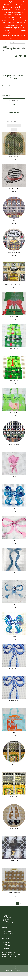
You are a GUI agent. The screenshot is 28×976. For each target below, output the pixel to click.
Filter (14, 104)
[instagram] (6, 42)
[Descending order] (20, 121)
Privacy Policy (7, 968)
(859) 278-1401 (6, 942)
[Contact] (9, 945)
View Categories (14, 113)
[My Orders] (20, 55)
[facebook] (3, 42)
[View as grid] (12, 129)
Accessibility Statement (17, 968)
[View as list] (15, 129)
